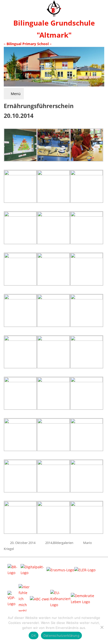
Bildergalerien (63, 542)
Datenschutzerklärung (61, 635)
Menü (15, 93)
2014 (48, 542)
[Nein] (101, 627)
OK (33, 635)
